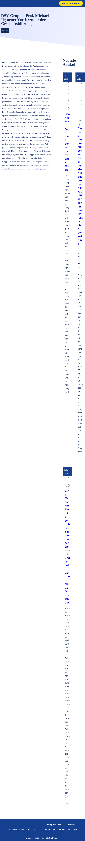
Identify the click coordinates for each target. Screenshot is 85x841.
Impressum (50, 829)
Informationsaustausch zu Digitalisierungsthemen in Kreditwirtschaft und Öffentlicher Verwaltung (80, 184)
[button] (40, 3)
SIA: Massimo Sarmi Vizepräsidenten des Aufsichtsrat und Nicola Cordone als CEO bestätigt (67, 546)
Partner (71, 824)
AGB (75, 829)
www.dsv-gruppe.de (40, 169)
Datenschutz (64, 829)
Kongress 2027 (54, 824)
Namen (68, 477)
